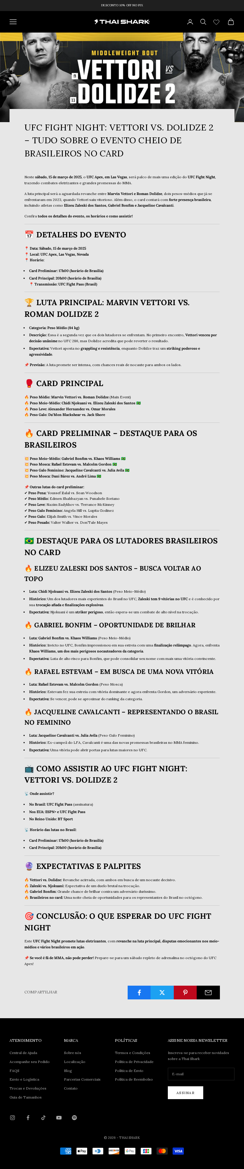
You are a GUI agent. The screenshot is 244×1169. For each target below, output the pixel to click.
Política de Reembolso (134, 1079)
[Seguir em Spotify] (74, 1118)
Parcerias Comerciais (82, 1079)
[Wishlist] (217, 20)
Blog (68, 1070)
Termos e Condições (132, 1052)
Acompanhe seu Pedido (30, 1061)
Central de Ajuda (23, 1052)
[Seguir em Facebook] (28, 1118)
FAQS (14, 1070)
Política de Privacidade (134, 1061)
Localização (74, 1061)
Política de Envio (129, 1070)
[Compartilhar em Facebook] (139, 992)
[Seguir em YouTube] (59, 1118)
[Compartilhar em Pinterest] (185, 992)
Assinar (185, 1092)
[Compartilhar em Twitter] (162, 992)
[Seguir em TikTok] (43, 1118)
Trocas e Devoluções (28, 1088)
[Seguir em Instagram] (12, 1118)
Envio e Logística (24, 1079)
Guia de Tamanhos (26, 1097)
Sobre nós (72, 1052)
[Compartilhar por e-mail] (208, 992)
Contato (71, 1088)
